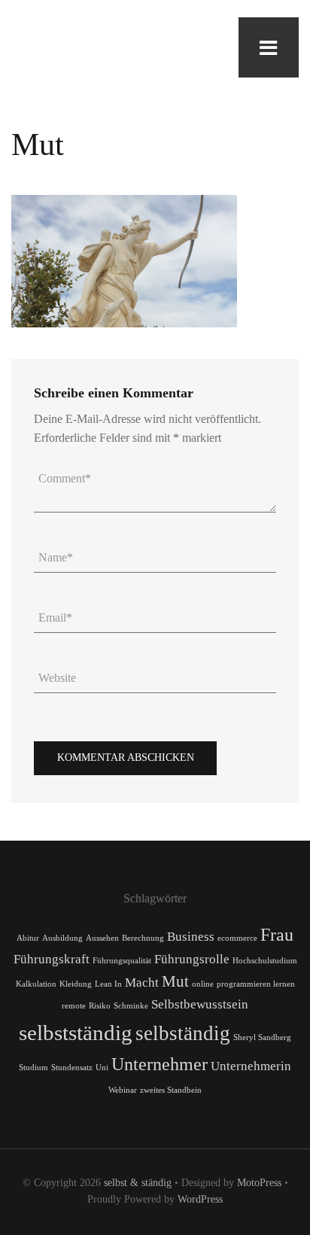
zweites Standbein (171, 1090)
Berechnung (143, 938)
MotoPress (259, 1182)
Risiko (100, 1006)
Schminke (131, 1006)
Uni (102, 1067)
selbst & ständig (138, 1182)
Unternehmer (159, 1064)
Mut (175, 981)
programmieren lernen (256, 984)
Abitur (28, 938)
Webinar (122, 1090)
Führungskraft (52, 959)
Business (190, 936)
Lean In (108, 984)
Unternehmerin (251, 1066)
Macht (142, 982)
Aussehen (102, 938)
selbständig (182, 1033)
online (203, 984)
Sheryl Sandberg (262, 1037)
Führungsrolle (191, 959)
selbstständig (75, 1033)
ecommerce (237, 938)
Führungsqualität (122, 961)
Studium (33, 1067)
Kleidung (75, 984)
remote (74, 1006)
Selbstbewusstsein (199, 1004)
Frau (276, 934)
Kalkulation (36, 984)
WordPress (200, 1199)
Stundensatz (72, 1067)
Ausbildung (62, 938)
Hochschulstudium (264, 961)
